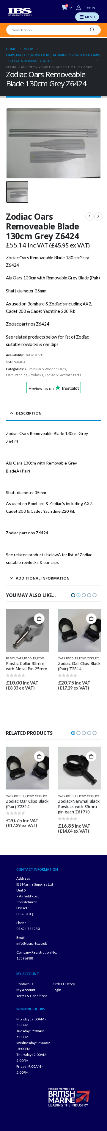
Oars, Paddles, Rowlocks (24, 375)
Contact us (24, 984)
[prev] (89, 216)
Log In (90, 8)
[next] (98, 216)
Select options (91, 756)
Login (57, 990)
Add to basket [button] (39, 618)
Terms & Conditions (32, 996)
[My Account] (79, 7)
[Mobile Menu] (87, 16)
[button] (73, 595)
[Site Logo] (20, 12)
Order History (64, 984)
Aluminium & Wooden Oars (45, 369)
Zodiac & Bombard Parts (63, 375)
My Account (25, 990)
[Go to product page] (27, 630)
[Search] (92, 30)
